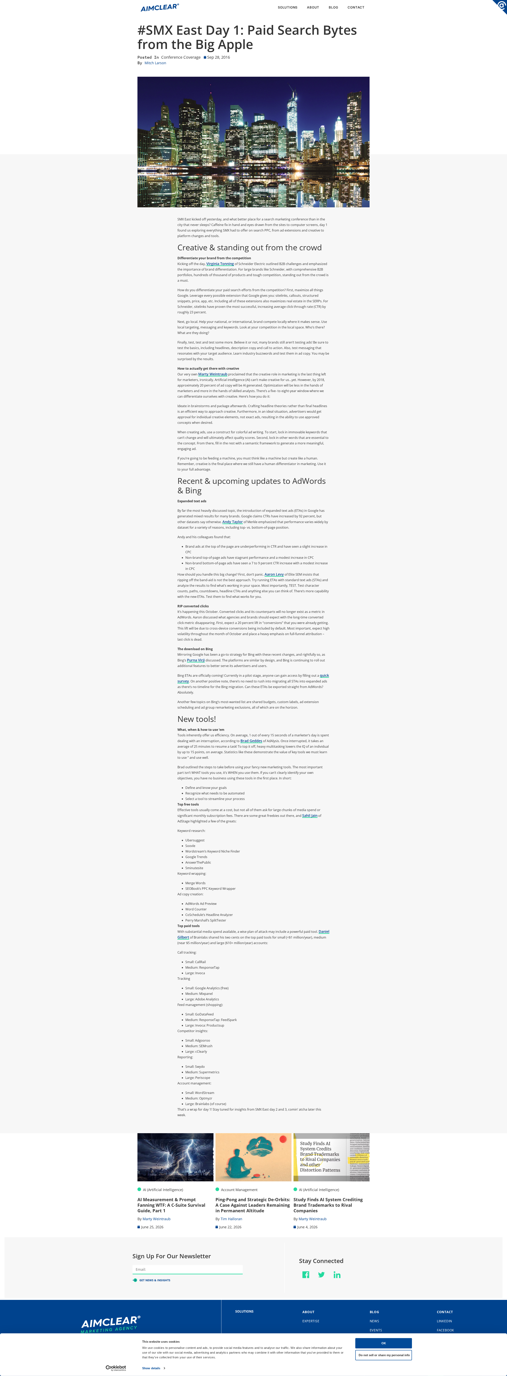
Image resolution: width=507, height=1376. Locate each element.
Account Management (239, 1189)
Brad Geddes (251, 740)
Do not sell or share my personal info (384, 1355)
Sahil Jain (309, 815)
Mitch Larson (155, 62)
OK (383, 1343)
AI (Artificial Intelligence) (163, 1189)
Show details (151, 1368)
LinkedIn (444, 1321)
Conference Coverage (181, 57)
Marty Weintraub (212, 374)
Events (376, 1330)
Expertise (310, 1321)
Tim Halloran (231, 1218)
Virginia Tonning (220, 263)
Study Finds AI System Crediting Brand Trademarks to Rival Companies (328, 1204)
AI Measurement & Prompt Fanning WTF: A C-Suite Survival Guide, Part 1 (171, 1204)
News (374, 1321)
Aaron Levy (274, 574)
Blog (333, 7)
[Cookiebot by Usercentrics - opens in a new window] (116, 1368)
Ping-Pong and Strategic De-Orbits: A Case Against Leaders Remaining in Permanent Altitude (252, 1204)
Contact (356, 7)
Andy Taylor (232, 521)
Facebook (445, 1330)
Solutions (287, 7)
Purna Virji (196, 660)
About (313, 7)
